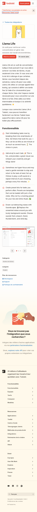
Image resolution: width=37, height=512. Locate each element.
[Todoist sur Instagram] (17, 486)
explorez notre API (15, 350)
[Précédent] (12, 251)
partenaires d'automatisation (21, 345)
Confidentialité (18, 499)
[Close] (33, 10)
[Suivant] (25, 251)
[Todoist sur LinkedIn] (13, 486)
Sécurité (10, 499)
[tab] (16, 251)
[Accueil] (8, 3)
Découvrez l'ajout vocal (10, 12)
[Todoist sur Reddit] (22, 486)
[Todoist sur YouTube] (8, 486)
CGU (25, 499)
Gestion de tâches (8, 261)
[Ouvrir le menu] (33, 3)
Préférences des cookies (15, 501)
